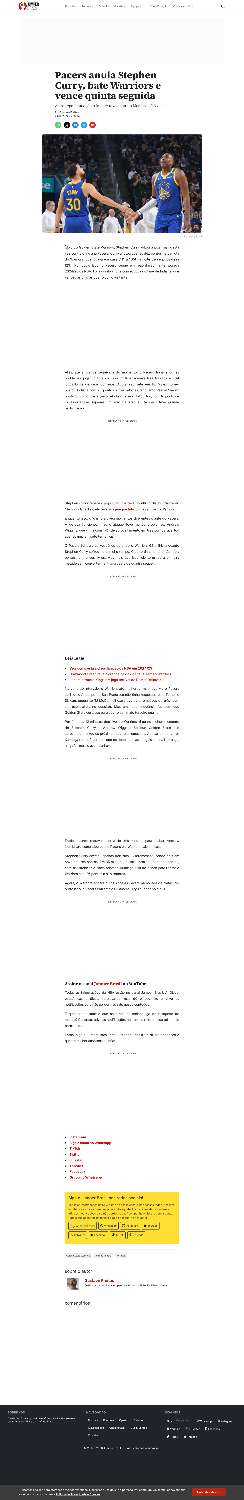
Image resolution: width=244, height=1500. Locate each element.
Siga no (74, 1226)
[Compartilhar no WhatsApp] (58, 125)
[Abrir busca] (223, 6)
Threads (138, 1234)
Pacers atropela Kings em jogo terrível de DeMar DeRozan (115, 680)
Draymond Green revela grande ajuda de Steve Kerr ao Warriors (120, 674)
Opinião (104, 6)
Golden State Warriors (78, 1255)
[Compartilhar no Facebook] (75, 125)
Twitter (75, 1154)
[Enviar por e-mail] (92, 125)
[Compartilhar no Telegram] (84, 125)
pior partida (124, 509)
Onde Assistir (182, 6)
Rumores (87, 6)
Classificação (159, 6)
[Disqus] (122, 1354)
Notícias (70, 6)
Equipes (136, 6)
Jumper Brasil (108, 984)
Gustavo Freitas (69, 112)
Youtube (153, 1225)
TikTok (120, 1234)
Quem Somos (139, 1427)
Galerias (119, 6)
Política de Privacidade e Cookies (78, 1494)
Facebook (100, 1234)
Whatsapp (110, 1225)
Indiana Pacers (103, 1255)
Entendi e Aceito (208, 1492)
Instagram (132, 1225)
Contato (93, 1435)
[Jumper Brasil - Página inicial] (28, 6)
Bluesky (75, 1160)
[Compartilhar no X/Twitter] (67, 125)
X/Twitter (79, 1234)
